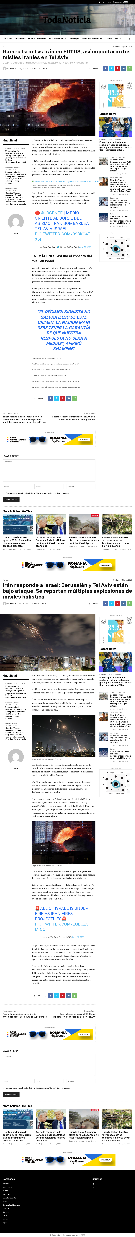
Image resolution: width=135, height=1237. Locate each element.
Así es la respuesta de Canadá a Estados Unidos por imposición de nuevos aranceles (50, 541)
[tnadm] (5, 68)
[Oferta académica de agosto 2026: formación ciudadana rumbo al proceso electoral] (18, 524)
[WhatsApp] (129, 68)
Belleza (112, 214)
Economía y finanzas (12, 167)
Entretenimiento (11, 188)
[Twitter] (104, 2)
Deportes (8, 148)
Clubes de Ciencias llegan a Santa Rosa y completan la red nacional (120, 203)
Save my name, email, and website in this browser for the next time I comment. (38, 493)
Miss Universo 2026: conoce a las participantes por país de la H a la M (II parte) (120, 219)
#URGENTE (52, 212)
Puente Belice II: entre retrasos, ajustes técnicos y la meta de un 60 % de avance (116, 541)
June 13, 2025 (85, 247)
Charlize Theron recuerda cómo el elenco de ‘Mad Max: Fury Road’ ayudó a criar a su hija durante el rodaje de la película (15, 198)
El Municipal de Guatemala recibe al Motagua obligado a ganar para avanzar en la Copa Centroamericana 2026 (15, 156)
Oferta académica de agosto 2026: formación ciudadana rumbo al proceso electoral (17, 541)
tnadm (13, 68)
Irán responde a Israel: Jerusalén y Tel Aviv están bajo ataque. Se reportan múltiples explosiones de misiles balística (24, 419)
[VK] (123, 68)
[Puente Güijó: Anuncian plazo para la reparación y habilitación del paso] (84, 524)
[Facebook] (100, 2)
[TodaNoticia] (67, 20)
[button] (129, 38)
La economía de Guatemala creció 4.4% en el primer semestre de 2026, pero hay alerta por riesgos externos (15, 177)
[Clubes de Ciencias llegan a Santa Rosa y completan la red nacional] (103, 201)
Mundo (5, 46)
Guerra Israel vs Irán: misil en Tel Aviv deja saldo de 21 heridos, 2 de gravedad (73, 418)
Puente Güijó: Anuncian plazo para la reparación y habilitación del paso (84, 540)
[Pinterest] (117, 68)
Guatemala (114, 198)
